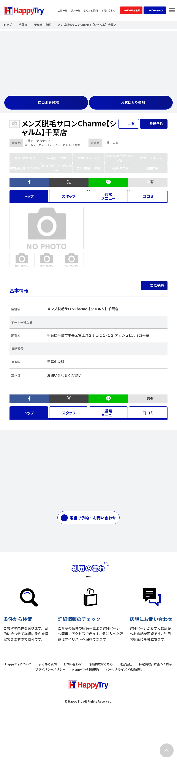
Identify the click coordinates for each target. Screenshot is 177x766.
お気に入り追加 (133, 102)
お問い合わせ (108, 10)
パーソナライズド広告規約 (124, 669)
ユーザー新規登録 (131, 10)
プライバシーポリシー (50, 669)
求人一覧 (75, 10)
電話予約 (157, 285)
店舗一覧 (62, 10)
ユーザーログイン (155, 10)
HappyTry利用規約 (85, 669)
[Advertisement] (88, 61)
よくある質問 (91, 10)
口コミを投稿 (48, 102)
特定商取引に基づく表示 (155, 664)
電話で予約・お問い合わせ (93, 517)
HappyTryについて (18, 664)
